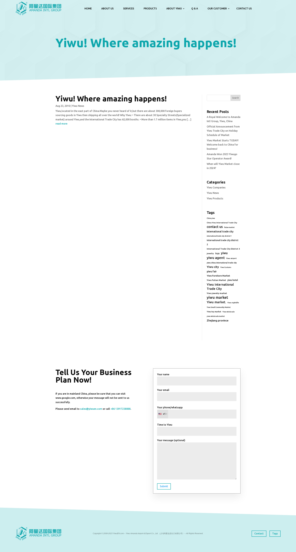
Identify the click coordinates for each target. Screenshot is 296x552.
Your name (163, 374)
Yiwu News (78, 105)
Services (128, 8)
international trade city (220, 231)
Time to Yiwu (164, 424)
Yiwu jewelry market (217, 293)
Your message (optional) (171, 440)
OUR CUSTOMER (217, 8)
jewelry (210, 253)
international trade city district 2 (222, 242)
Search (235, 98)
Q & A (194, 8)
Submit (164, 486)
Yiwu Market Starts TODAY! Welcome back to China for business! (222, 144)
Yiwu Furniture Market (218, 276)
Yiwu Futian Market (216, 280)
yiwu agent (216, 258)
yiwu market (217, 297)
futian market (229, 227)
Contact (259, 533)
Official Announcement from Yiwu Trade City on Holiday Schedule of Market (223, 130)
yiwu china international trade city (222, 263)
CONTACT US (244, 8)
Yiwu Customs (225, 267)
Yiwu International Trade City (220, 286)
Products (150, 8)
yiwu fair (212, 271)
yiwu (224, 253)
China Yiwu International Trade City (222, 223)
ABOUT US (107, 8)
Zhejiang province (217, 320)
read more (61, 123)
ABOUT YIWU (174, 8)
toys (217, 253)
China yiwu (211, 218)
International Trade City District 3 (223, 249)
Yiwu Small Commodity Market (218, 307)
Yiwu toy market (214, 312)
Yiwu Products (215, 198)
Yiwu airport (231, 258)
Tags (275, 533)
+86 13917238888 (121, 408)
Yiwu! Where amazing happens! (111, 98)
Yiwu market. (216, 302)
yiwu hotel (232, 280)
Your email (163, 390)
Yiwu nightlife (233, 303)
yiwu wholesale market (216, 316)
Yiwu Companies (216, 187)
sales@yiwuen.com (91, 408)
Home (88, 8)
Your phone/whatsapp (170, 410)
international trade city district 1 (219, 236)
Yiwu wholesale (228, 312)
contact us (215, 227)
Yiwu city (213, 267)
